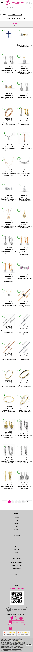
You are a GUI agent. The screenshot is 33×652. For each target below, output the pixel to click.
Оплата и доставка (16, 565)
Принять (28, 645)
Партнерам (16, 523)
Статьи (16, 520)
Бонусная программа (16, 562)
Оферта (16, 585)
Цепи (16, 546)
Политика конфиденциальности (16, 582)
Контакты (16, 526)
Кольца (16, 540)
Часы (16, 552)
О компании (16, 517)
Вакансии (16, 529)
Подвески (16, 549)
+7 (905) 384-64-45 (17, 589)
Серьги (16, 543)
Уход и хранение (16, 568)
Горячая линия (16, 579)
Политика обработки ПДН (8, 650)
